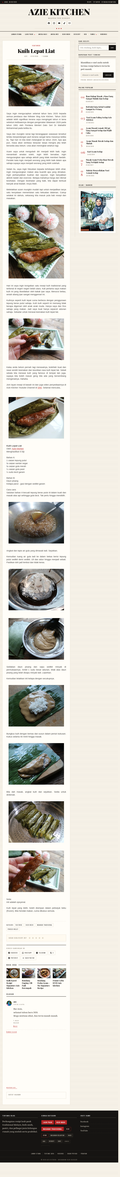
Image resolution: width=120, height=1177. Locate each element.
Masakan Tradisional (44, 925)
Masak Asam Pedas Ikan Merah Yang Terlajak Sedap (99, 161)
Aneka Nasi (42, 34)
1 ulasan (45, 56)
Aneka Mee (55, 34)
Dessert (77, 34)
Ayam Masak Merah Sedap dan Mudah (99, 142)
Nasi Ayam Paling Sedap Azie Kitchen (99, 118)
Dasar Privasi (72, 1154)
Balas (17, 1020)
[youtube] (59, 23)
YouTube (84, 1130)
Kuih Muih (66, 34)
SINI (40, 388)
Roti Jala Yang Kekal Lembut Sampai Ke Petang (98, 108)
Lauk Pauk (29, 34)
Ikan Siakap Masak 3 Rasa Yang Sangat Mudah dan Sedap (99, 97)
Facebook (84, 1121)
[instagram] (54, 23)
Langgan (108, 75)
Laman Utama (16, 34)
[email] (69, 23)
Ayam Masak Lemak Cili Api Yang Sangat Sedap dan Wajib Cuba (99, 130)
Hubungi (103, 34)
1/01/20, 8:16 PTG (18, 1004)
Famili (92, 34)
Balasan (16, 1023)
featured (36, 46)
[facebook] (49, 23)
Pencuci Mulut (13, 929)
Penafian (84, 1154)
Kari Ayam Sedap (94, 151)
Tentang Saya (49, 1154)
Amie (15, 1002)
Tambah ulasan (12, 1032)
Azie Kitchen (59, 11)
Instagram (84, 1126)
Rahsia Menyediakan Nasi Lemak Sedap (97, 171)
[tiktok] (64, 23)
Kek (85, 34)
